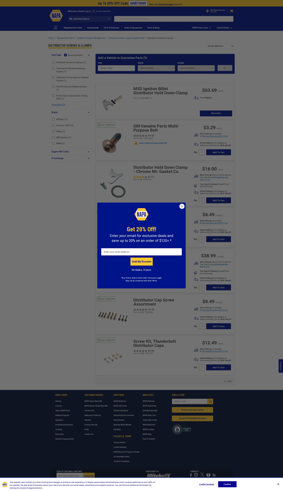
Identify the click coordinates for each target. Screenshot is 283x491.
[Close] (278, 484)
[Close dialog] (182, 206)
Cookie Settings (206, 484)
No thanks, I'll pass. (142, 270)
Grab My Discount (141, 261)
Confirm (227, 484)
